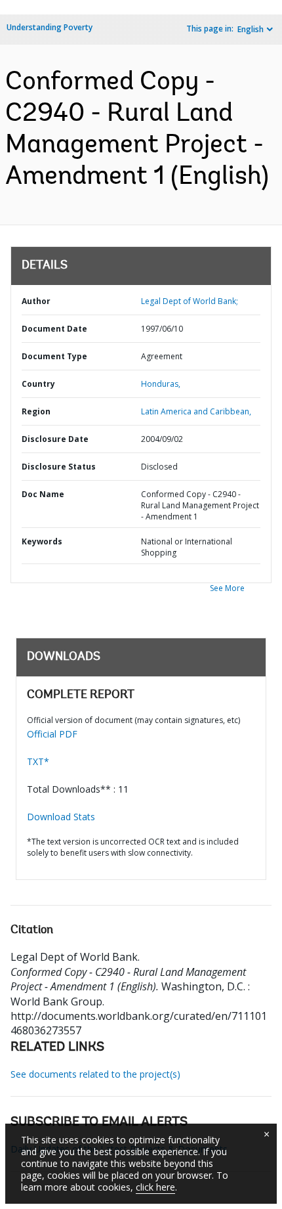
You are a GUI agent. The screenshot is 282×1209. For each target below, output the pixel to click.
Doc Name (43, 494)
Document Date (54, 328)
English (250, 29)
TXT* (38, 761)
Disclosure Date (55, 439)
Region (36, 411)
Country (38, 383)
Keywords (42, 541)
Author (36, 301)
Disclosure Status (59, 466)
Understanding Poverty (49, 27)
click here (155, 1187)
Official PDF (52, 734)
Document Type (54, 356)
